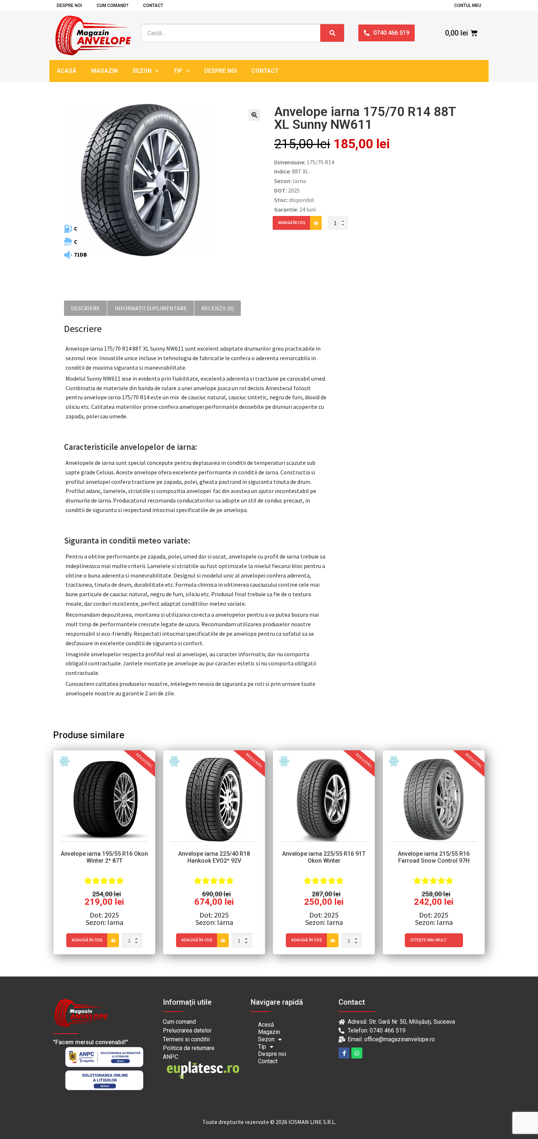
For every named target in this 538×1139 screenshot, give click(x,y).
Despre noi (69, 5)
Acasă (66, 70)
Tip (177, 70)
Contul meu (467, 5)
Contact (153, 5)
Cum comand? (112, 5)
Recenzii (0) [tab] (217, 308)
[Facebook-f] (344, 1052)
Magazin (104, 70)
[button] (254, 115)
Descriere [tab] (85, 308)
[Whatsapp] (356, 1052)
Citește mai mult (428, 940)
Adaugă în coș (291, 222)
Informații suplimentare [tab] (151, 308)
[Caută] (332, 33)
